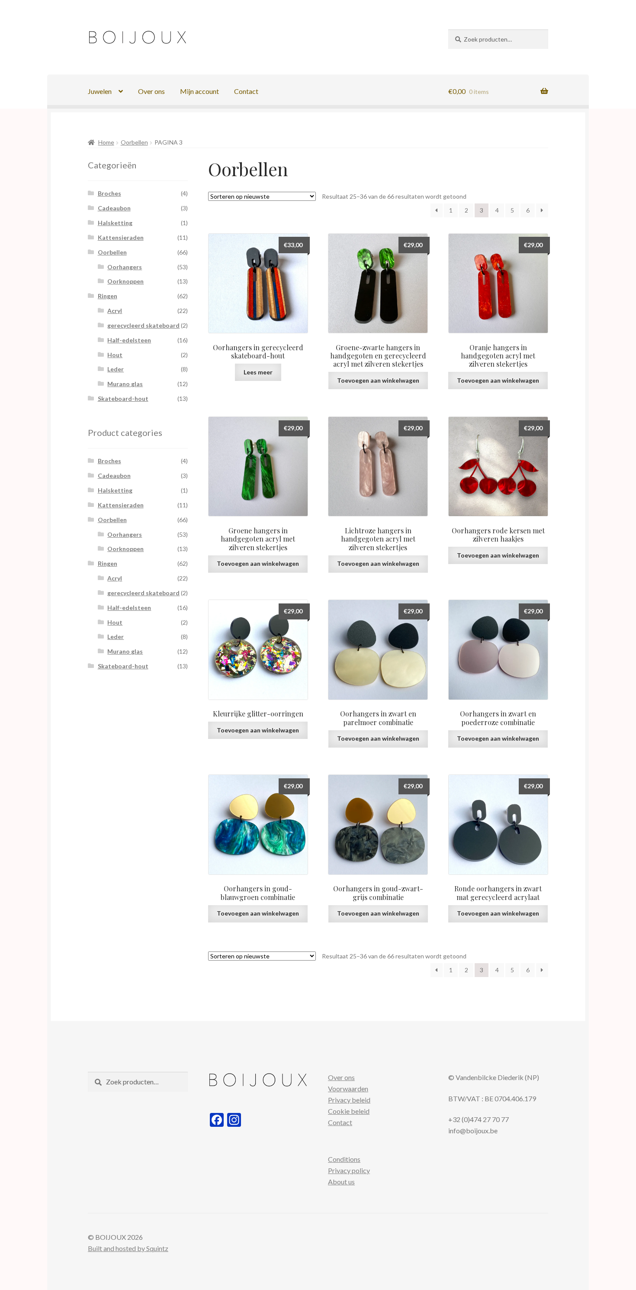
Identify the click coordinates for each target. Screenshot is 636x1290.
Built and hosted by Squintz (128, 1248)
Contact (246, 91)
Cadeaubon (114, 208)
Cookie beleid (348, 1111)
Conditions (344, 1159)
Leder (115, 369)
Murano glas (125, 383)
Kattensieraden (121, 237)
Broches (109, 193)
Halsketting (115, 222)
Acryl (114, 310)
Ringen (107, 296)
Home (106, 142)
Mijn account (199, 91)
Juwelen (100, 91)
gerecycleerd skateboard (143, 325)
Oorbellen (134, 142)
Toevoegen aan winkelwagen (378, 380)
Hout (114, 354)
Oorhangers (124, 267)
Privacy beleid (349, 1100)
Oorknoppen (125, 281)
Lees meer (258, 372)
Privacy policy (349, 1170)
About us (341, 1181)
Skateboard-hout (123, 398)
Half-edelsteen (129, 340)
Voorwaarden (348, 1088)
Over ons (151, 91)
